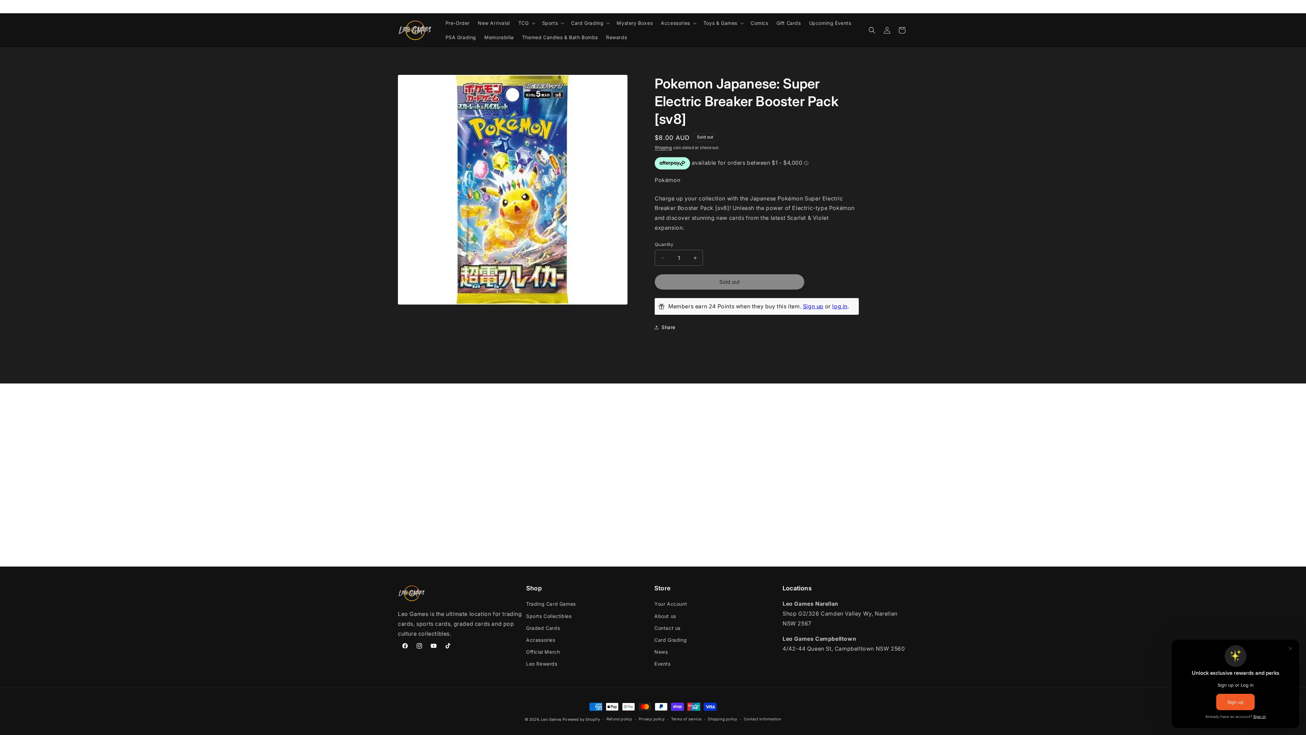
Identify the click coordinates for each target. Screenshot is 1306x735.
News (661, 652)
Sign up (813, 306)
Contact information (763, 719)
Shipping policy (722, 719)
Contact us (667, 628)
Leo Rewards (541, 664)
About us (665, 616)
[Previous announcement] (400, 6)
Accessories (540, 640)
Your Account (670, 604)
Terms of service (686, 719)
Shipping (663, 147)
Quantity (664, 244)
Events (662, 664)
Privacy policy (652, 719)
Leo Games (551, 719)
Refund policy (619, 719)
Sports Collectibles (548, 616)
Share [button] (668, 327)
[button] (526, 23)
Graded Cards (543, 628)
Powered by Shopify (581, 719)
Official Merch (543, 652)
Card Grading (670, 640)
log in (840, 306)
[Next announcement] (905, 6)
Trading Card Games (551, 604)
